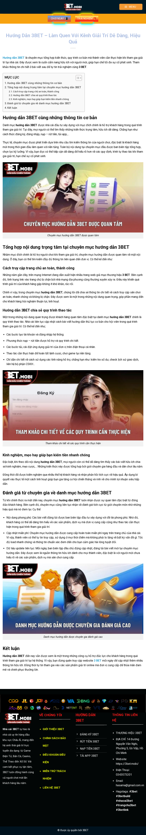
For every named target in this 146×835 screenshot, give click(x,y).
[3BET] (73, 7)
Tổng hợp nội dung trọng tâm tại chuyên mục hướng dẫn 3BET (44, 87)
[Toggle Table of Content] (77, 78)
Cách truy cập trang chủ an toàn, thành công (36, 91)
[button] (130, 7)
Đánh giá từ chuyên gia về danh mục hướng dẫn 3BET (39, 103)
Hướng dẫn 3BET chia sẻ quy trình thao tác (35, 95)
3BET (85, 830)
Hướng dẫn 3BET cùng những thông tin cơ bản (34, 83)
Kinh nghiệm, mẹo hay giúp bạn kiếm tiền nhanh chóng (41, 99)
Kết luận (12, 107)
